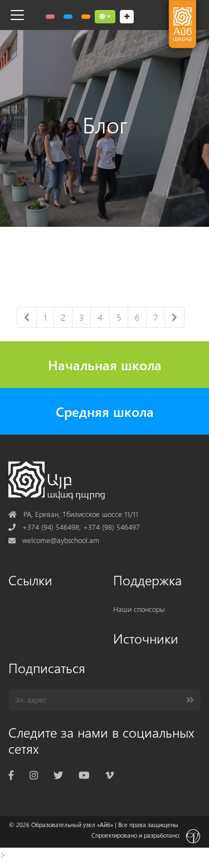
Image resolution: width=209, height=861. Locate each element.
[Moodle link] (68, 16)
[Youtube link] (84, 774)
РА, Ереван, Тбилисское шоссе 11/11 (73, 514)
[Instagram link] (34, 774)
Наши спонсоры (139, 609)
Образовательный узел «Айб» (72, 824)
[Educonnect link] (85, 16)
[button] (105, 16)
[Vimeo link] (109, 774)
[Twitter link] (58, 774)
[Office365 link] (50, 16)
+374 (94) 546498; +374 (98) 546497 (74, 526)
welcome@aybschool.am (53, 540)
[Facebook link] (11, 774)
